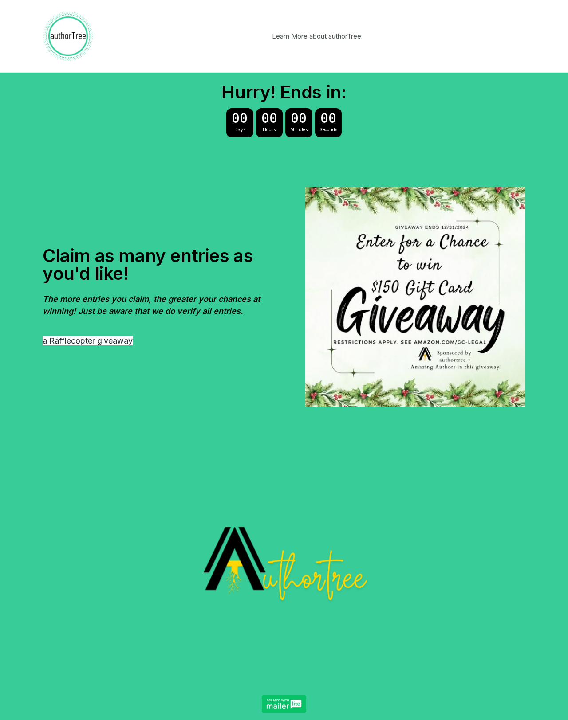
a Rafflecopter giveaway (88, 340)
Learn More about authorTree (316, 36)
